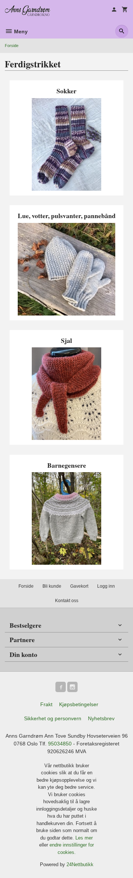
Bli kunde (51, 586)
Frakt (46, 704)
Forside (11, 45)
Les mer (84, 838)
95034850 (60, 744)
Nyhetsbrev (101, 718)
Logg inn (106, 586)
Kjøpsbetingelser (78, 704)
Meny (20, 31)
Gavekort (79, 586)
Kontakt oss (66, 600)
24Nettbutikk (79, 864)
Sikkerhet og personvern (52, 718)
